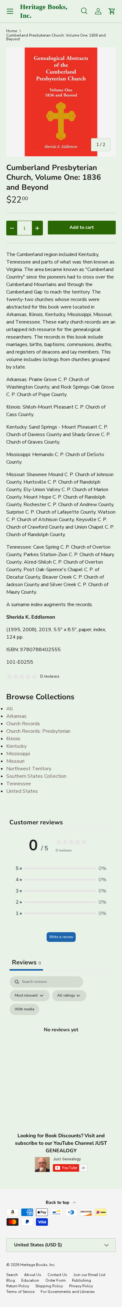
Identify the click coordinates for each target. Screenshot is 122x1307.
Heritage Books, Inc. (37, 1264)
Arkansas (16, 716)
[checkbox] (24, 1009)
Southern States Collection (36, 776)
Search (12, 1274)
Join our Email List (89, 1274)
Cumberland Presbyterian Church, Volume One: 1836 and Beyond (56, 37)
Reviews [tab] (26, 962)
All (9, 708)
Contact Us (57, 1274)
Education (30, 1280)
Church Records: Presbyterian (38, 731)
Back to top (58, 1202)
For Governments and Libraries (68, 1291)
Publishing (81, 1280)
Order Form (55, 1280)
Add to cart (81, 227)
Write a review (61, 936)
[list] (61, 102)
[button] (61, 868)
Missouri (15, 761)
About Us (32, 1274)
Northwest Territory (28, 768)
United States (22, 791)
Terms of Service (20, 1291)
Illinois (13, 738)
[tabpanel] (61, 1037)
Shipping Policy (49, 1286)
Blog (10, 1280)
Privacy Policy (81, 1286)
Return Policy (17, 1286)
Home (11, 31)
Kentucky (16, 746)
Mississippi (18, 753)
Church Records (23, 723)
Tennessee (18, 783)
